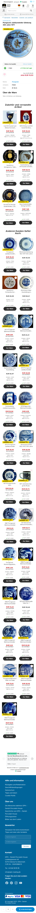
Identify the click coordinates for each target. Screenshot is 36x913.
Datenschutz (9, 790)
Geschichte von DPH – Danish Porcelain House (16, 812)
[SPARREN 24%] (18, 58)
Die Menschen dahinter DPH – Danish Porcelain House (16, 807)
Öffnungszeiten (11, 816)
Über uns (9, 802)
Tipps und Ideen (11, 793)
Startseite (7, 17)
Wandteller (14, 17)
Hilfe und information (14, 781)
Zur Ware (10, 144)
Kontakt (8, 853)
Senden (26, 846)
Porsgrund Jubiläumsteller (3, 17)
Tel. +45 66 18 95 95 (12, 868)
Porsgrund (15, 82)
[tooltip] (10, 127)
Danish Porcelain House (9, 5)
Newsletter (10, 825)
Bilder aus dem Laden (13, 819)
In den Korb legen (26, 909)
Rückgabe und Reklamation (15, 784)
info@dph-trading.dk (12, 872)
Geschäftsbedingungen (13, 787)
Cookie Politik (10, 795)
